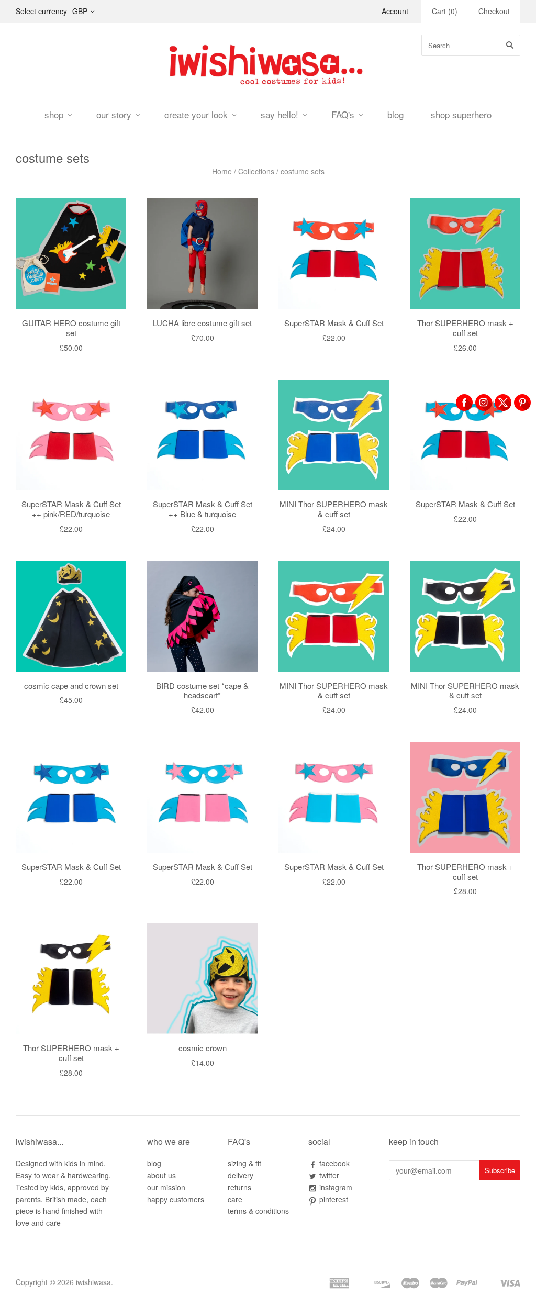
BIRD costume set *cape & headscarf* (202, 690)
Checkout (494, 11)
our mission (166, 1187)
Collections (256, 171)
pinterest (333, 1199)
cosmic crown (202, 1047)
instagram (335, 1187)
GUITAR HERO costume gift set (71, 327)
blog (395, 114)
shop (53, 114)
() (444, 11)
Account (395, 11)
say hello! (279, 114)
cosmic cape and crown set (71, 685)
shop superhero (461, 114)
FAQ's (342, 114)
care (235, 1199)
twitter (329, 1175)
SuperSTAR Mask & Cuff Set (334, 322)
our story (113, 114)
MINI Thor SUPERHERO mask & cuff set (334, 508)
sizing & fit (244, 1163)
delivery (240, 1175)
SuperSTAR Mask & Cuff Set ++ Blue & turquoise (202, 508)
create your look (196, 114)
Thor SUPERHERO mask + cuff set (465, 327)
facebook (334, 1163)
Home (222, 171)
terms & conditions (258, 1211)
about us (161, 1175)
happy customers (175, 1199)
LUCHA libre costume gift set (202, 322)
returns (239, 1187)
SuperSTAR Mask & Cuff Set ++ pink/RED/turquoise (71, 508)
